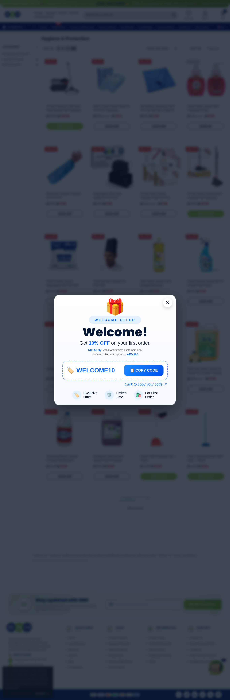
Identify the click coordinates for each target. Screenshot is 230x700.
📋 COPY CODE (144, 370)
